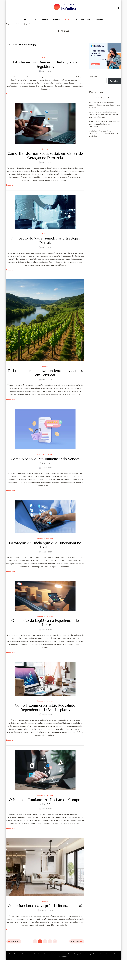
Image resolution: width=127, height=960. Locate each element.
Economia (44, 19)
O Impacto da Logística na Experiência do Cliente (45, 622)
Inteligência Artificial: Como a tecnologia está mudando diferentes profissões (103, 133)
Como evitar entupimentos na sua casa (104, 98)
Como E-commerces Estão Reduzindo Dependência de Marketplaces (45, 707)
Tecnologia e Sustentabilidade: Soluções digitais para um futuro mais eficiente (104, 105)
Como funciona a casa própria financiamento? (45, 905)
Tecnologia (98, 19)
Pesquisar (93, 76)
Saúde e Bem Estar (83, 19)
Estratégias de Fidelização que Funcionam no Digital (45, 545)
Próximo (75, 941)
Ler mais (9, 94)
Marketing (56, 19)
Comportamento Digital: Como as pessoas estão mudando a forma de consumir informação (103, 114)
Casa (34, 19)
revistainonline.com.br (38, 954)
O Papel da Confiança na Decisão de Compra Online (45, 802)
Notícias (68, 19)
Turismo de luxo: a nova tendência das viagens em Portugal (45, 373)
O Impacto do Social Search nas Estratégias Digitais (45, 240)
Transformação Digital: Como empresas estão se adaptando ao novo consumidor (105, 124)
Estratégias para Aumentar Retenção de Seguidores (45, 64)
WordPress (63, 957)
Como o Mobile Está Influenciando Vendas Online (45, 461)
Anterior (15, 941)
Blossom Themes (99, 954)
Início (26, 19)
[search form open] (119, 8)
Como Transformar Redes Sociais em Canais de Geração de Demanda (45, 155)
